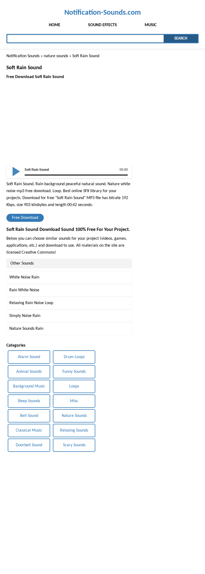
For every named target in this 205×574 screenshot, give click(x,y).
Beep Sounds (29, 401)
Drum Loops (74, 357)
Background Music (29, 386)
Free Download (25, 218)
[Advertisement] (69, 117)
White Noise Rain (24, 277)
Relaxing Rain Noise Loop (31, 303)
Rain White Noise (24, 290)
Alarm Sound (29, 357)
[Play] (16, 171)
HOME (54, 25)
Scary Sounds (74, 445)
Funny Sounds (74, 372)
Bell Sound (29, 416)
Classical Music (29, 430)
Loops (74, 386)
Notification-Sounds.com (102, 12)
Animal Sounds (29, 372)
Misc (74, 401)
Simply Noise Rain (24, 316)
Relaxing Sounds (74, 430)
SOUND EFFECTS (102, 25)
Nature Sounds (74, 416)
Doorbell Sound (29, 445)
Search (180, 39)
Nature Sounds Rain (26, 329)
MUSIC (150, 25)
